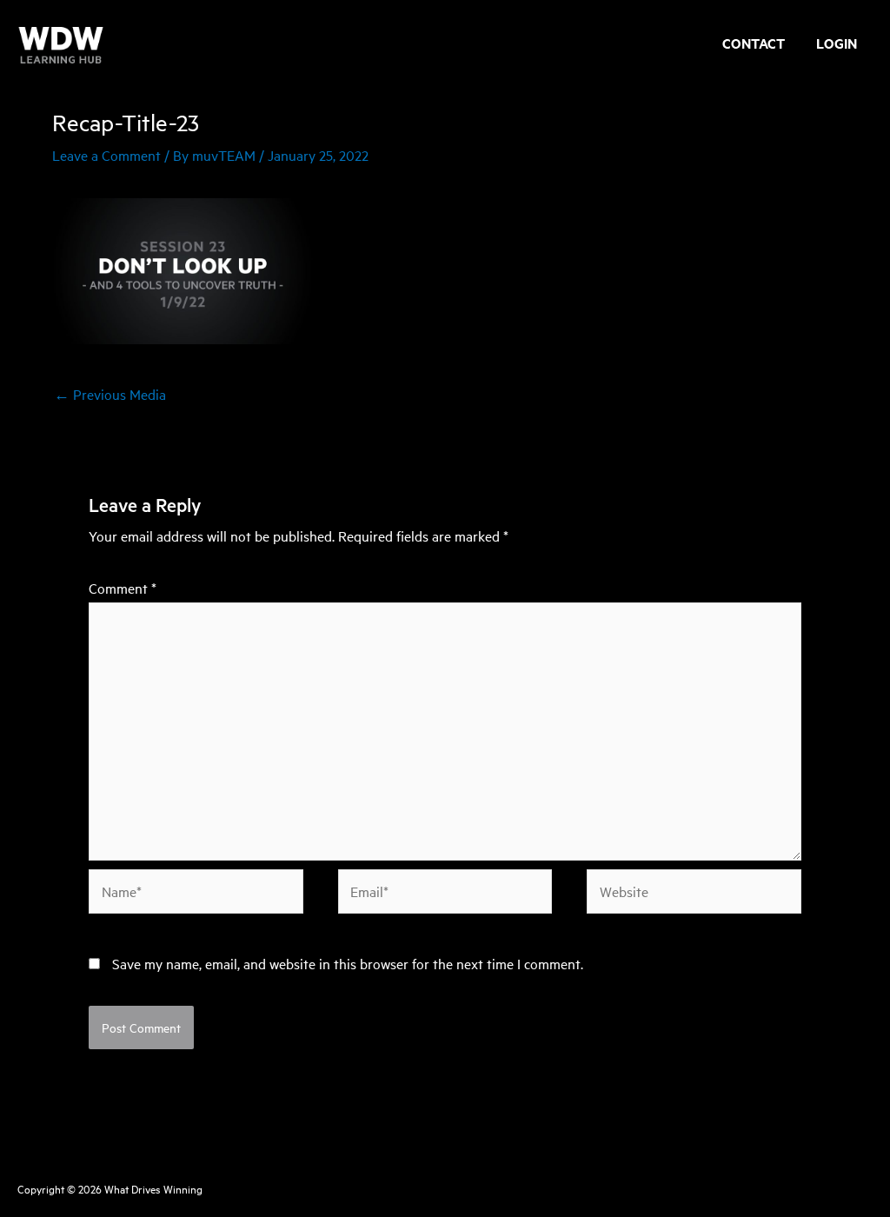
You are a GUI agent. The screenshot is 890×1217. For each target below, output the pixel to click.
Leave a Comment (106, 154)
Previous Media (110, 393)
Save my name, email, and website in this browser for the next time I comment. (347, 963)
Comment (122, 587)
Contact (753, 45)
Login (836, 45)
